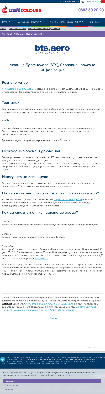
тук (70, 375)
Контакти (67, 1)
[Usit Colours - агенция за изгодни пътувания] (21, 14)
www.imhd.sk (41, 258)
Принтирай (99, 34)
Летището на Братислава (17, 89)
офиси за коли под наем (68, 200)
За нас (59, 1)
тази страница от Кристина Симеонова (49, 304)
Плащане (76, 1)
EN (103, 1)
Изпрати (94, 34)
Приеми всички (12, 381)
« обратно (52, 318)
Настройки (9, 389)
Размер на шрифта (102, 34)
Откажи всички (12, 385)
